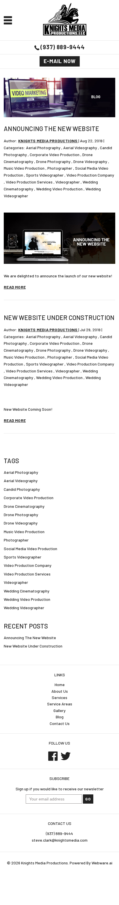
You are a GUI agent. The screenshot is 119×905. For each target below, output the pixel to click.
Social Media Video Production (30, 548)
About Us (59, 691)
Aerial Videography (80, 147)
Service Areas (59, 703)
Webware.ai (102, 862)
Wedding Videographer (24, 607)
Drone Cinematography (24, 506)
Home (60, 684)
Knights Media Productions (44, 862)
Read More (15, 287)
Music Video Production (24, 168)
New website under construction (59, 317)
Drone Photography (53, 161)
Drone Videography (90, 161)
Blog (60, 716)
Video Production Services (29, 181)
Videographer (67, 181)
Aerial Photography (43, 147)
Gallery (59, 710)
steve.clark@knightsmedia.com (60, 840)
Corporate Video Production (54, 154)
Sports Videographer (45, 175)
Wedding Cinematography (26, 590)
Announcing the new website (51, 128)
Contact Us (60, 723)
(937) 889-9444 (62, 46)
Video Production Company (90, 175)
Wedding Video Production (59, 188)
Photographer (59, 168)
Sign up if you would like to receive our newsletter (60, 788)
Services (59, 697)
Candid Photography (22, 489)
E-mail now (60, 61)
